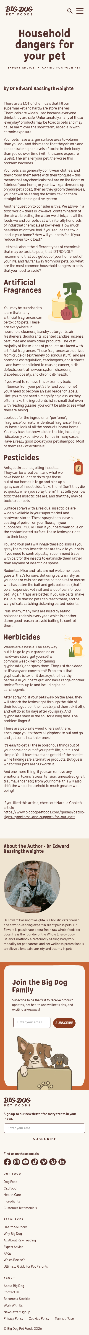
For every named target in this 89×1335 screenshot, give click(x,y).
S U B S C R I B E (44, 1139)
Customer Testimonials (20, 1208)
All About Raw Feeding (20, 1240)
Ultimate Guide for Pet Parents (26, 1267)
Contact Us (12, 1292)
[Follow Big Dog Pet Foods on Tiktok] (34, 1161)
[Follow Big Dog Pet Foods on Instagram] (16, 1161)
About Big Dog (14, 1286)
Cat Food (10, 1188)
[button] (79, 10)
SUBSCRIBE (64, 1023)
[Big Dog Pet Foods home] (17, 1102)
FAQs (7, 1254)
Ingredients (12, 1201)
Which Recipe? (14, 1260)
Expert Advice (13, 1247)
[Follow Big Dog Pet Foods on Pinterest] (53, 1161)
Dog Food (10, 1182)
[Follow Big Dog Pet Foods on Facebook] (7, 1161)
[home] (19, 11)
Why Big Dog (13, 1234)
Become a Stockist (17, 1299)
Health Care (12, 1195)
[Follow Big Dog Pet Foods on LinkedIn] (62, 1161)
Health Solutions (16, 1227)
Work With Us (13, 1305)
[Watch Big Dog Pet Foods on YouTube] (25, 1161)
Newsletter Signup (17, 1312)
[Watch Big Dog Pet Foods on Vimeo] (43, 1161)
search (68, 11)
